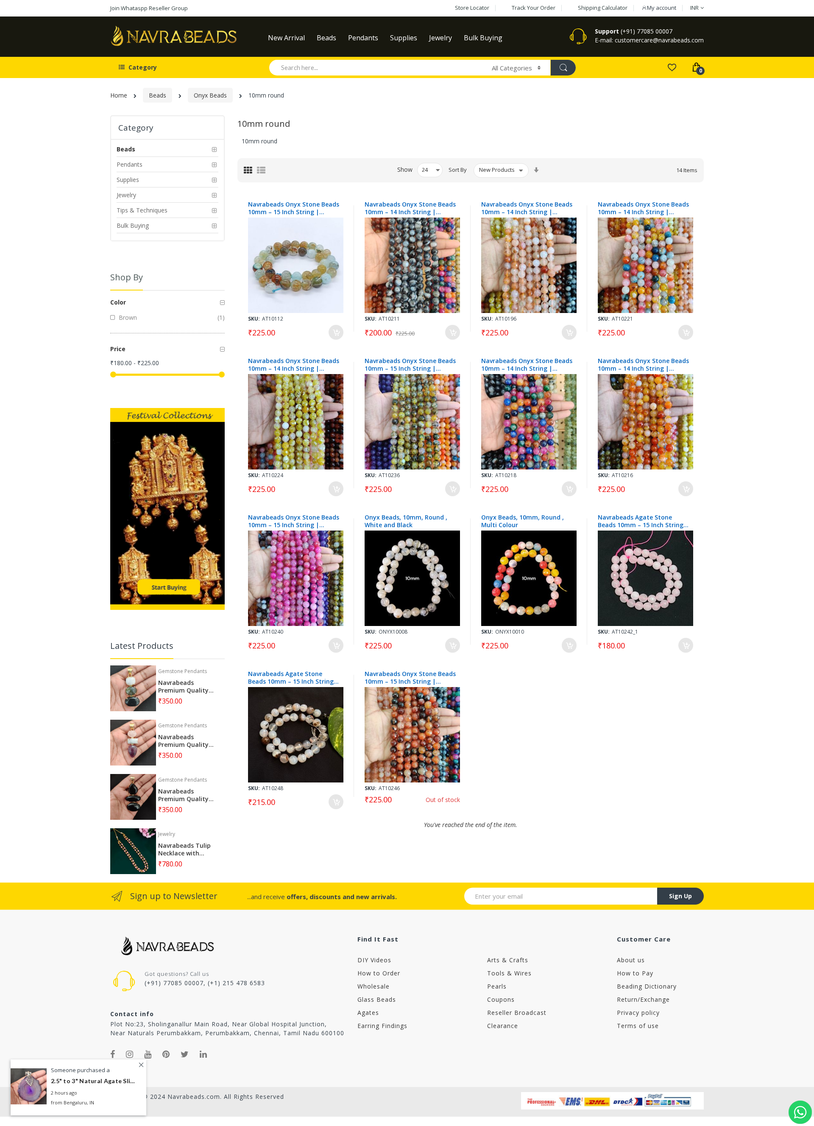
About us (631, 960)
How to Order (378, 973)
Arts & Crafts (507, 960)
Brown (127, 317)
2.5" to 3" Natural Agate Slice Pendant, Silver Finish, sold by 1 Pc (93, 1081)
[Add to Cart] (336, 332)
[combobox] (376, 67)
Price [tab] (117, 349)
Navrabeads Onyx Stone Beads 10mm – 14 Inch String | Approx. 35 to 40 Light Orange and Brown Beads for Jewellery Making (526, 208)
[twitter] (185, 1054)
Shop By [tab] (126, 277)
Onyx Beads (210, 95)
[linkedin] (203, 1054)
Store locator (472, 7)
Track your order (533, 7)
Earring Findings (382, 1026)
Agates (368, 1013)
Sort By (458, 169)
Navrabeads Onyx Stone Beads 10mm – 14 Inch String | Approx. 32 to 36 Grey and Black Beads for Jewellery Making (410, 208)
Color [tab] (118, 302)
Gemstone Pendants (182, 671)
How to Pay (635, 973)
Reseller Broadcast (516, 1013)
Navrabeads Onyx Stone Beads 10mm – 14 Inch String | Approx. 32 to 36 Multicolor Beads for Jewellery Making (643, 208)
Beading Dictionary (647, 986)
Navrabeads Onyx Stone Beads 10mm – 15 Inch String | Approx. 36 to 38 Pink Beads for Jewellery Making (293, 521)
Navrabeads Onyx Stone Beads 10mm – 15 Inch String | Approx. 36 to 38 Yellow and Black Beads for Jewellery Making (410, 364)
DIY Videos (374, 960)
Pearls (497, 986)
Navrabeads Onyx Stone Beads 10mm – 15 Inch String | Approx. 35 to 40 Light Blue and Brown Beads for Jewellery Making (293, 208)
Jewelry (166, 834)
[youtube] (148, 1054)
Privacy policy (638, 1013)
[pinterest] (166, 1054)
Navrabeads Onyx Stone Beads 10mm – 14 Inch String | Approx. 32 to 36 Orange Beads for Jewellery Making (643, 364)
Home (118, 95)
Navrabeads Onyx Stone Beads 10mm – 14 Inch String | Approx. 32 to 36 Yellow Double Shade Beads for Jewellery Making (293, 364)
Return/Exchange (643, 999)
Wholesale (373, 986)
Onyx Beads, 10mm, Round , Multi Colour (522, 521)
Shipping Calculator (602, 7)
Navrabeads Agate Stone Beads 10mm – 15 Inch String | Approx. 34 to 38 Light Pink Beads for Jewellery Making (643, 521)
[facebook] (112, 1054)
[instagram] (130, 1054)
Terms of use (638, 1026)
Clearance (502, 1026)
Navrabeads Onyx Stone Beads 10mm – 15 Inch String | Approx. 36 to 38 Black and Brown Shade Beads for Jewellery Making (410, 677)
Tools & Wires (509, 973)
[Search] (563, 67)
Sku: (254, 318)
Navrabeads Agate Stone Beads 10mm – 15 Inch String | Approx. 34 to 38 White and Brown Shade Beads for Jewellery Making (293, 677)
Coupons (501, 999)
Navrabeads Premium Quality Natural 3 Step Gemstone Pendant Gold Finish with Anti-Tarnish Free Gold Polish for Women (186, 686)
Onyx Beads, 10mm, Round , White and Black (406, 521)
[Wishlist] (672, 67)
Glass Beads (376, 999)
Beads (157, 95)
